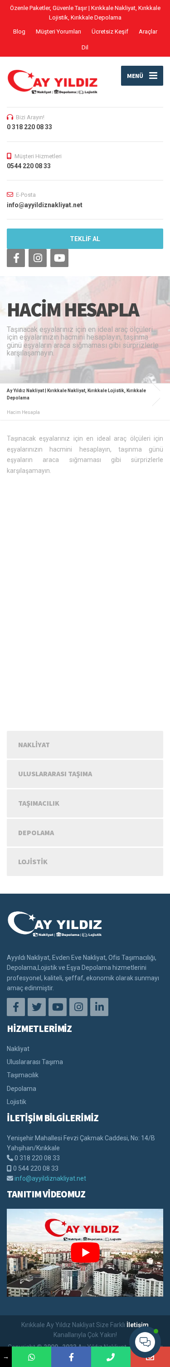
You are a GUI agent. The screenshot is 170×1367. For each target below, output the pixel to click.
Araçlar (148, 31)
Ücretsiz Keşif (110, 31)
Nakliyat (34, 744)
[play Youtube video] (85, 1253)
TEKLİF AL (85, 239)
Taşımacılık (38, 803)
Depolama (36, 832)
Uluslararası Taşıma (55, 773)
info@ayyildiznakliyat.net (50, 1178)
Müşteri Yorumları (58, 31)
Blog (19, 31)
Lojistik (33, 861)
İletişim (137, 1324)
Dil (85, 47)
